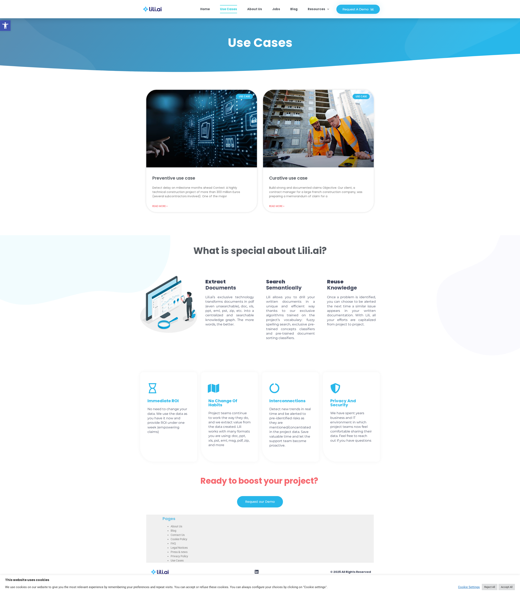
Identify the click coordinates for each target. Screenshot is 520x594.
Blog (294, 9)
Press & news (179, 552)
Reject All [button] (489, 587)
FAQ (173, 543)
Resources (316, 9)
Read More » (160, 206)
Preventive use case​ (173, 178)
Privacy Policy (179, 556)
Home (205, 9)
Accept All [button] (506, 587)
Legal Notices (179, 547)
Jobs (276, 9)
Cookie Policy (179, 539)
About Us (254, 9)
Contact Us (178, 535)
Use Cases (228, 9)
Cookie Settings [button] (469, 587)
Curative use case (288, 178)
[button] (5, 25)
